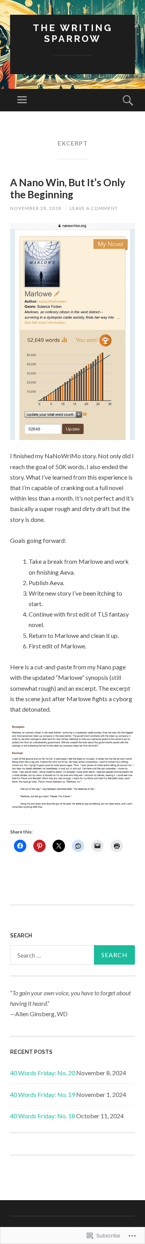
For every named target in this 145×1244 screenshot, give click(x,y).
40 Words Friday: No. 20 (42, 1072)
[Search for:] (72, 955)
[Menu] (22, 100)
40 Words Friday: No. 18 (42, 1115)
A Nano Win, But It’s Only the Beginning (67, 188)
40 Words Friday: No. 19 (42, 1094)
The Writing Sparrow (73, 33)
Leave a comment (94, 208)
